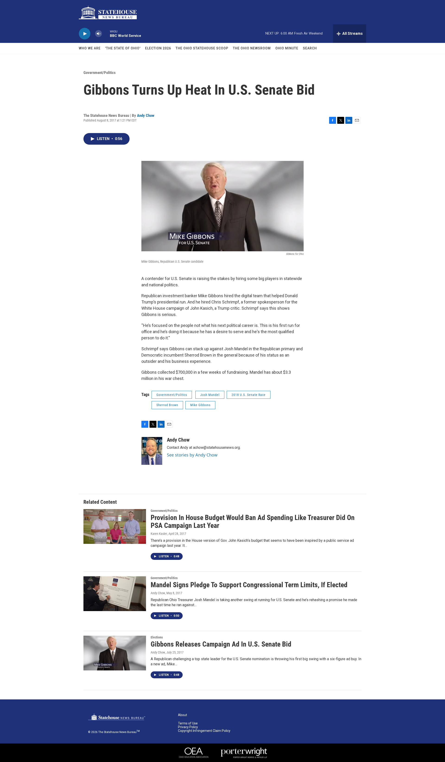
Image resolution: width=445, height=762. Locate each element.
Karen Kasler (159, 534)
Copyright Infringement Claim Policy (204, 731)
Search (310, 48)
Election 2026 (158, 48)
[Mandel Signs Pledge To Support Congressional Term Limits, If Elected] (114, 593)
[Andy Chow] (151, 451)
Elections (157, 637)
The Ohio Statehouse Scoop (202, 48)
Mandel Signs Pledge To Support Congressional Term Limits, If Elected (249, 585)
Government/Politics (99, 72)
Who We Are (90, 48)
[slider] (106, 33)
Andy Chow (145, 115)
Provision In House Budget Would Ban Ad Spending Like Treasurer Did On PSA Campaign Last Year (253, 521)
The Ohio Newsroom (252, 48)
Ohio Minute (286, 48)
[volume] (98, 34)
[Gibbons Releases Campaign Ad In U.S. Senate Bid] (114, 653)
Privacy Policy (188, 727)
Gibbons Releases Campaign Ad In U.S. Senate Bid (221, 644)
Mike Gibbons (200, 405)
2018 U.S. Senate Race (249, 395)
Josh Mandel (209, 395)
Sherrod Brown (167, 405)
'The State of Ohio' (122, 48)
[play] (84, 33)
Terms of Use (188, 723)
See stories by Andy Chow (192, 455)
